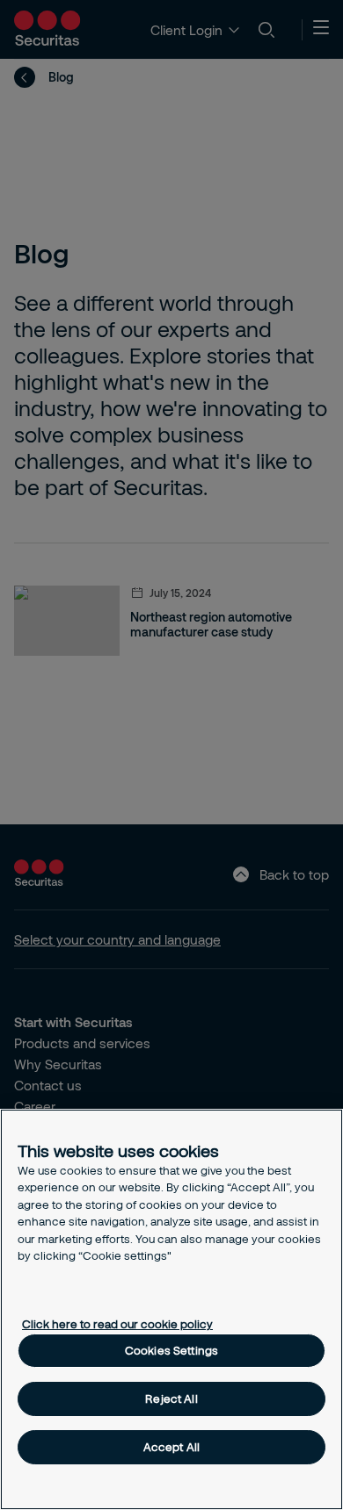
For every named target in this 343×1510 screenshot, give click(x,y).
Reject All (171, 1398)
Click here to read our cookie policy (117, 1324)
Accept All (171, 1447)
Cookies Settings (171, 1350)
